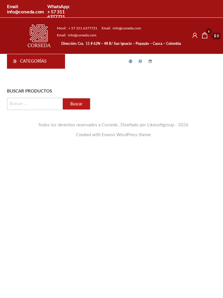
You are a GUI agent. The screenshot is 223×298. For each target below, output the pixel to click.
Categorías (33, 61)
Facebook (130, 61)
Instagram (140, 61)
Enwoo (108, 135)
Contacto (150, 61)
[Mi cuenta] (195, 36)
